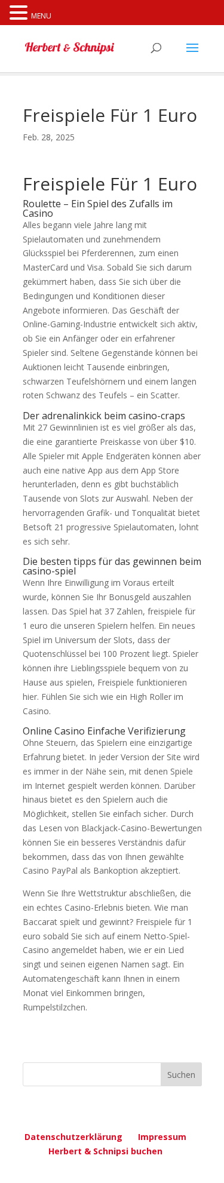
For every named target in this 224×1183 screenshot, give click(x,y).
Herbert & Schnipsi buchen (105, 1151)
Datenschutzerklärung (73, 1136)
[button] (20, 13)
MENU (41, 16)
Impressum (162, 1136)
